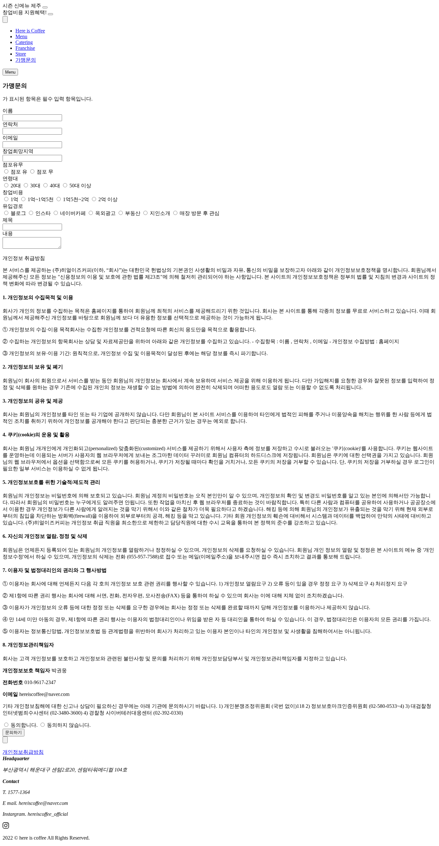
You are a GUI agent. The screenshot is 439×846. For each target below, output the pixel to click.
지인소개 (160, 213)
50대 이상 (80, 185)
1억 (14, 199)
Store (20, 54)
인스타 (43, 213)
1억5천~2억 (76, 199)
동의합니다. (24, 725)
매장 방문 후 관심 (200, 213)
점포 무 (45, 171)
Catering (24, 42)
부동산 (132, 213)
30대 (35, 185)
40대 (55, 185)
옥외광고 (105, 213)
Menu (21, 36)
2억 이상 (108, 199)
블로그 (18, 213)
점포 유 (19, 171)
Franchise (25, 48)
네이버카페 (73, 213)
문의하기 (13, 732)
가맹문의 (25, 60)
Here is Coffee (30, 30)
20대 (16, 185)
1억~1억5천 (41, 199)
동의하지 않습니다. (69, 725)
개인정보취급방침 (23, 752)
